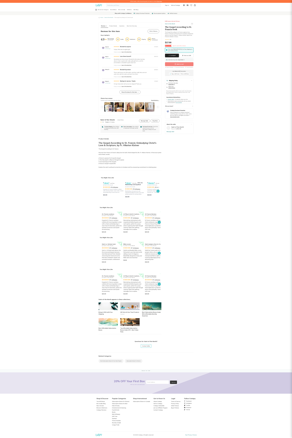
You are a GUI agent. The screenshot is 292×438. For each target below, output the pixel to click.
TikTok (187, 409)
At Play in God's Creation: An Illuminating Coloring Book (133, 214)
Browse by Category (103, 9)
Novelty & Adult (116, 422)
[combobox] (133, 5)
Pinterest (188, 407)
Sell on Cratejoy (175, 5)
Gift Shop (135, 9)
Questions (121, 26)
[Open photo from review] (109, 107)
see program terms (174, 116)
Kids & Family (116, 405)
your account (179, 102)
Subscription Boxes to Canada (141, 401)
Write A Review (153, 31)
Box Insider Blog (101, 403)
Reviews (104, 26)
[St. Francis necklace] (113, 191)
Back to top (146, 370)
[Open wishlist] (191, 5)
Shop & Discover (102, 398)
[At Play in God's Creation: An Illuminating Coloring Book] (135, 191)
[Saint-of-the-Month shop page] (168, 128)
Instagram (188, 403)
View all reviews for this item (129, 92)
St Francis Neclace (150, 214)
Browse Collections (101, 408)
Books (114, 412)
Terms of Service (175, 401)
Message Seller (144, 120)
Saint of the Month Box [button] (127, 52)
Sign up (173, 382)
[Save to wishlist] (192, 24)
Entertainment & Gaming (119, 408)
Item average (111, 38)
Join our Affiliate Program (160, 408)
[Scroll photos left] (102, 107)
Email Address (151, 382)
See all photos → (155, 100)
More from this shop (132, 26)
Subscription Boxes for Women (134, 361)
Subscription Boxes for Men (119, 403)
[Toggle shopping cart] (195, 5)
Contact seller (171, 99)
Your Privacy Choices (191, 435)
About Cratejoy (158, 401)
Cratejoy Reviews (101, 410)
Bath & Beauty (116, 414)
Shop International (140, 398)
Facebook (188, 401)
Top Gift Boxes (100, 401)
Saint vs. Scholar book (109, 244)
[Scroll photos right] (157, 107)
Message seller (170, 131)
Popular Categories (119, 398)
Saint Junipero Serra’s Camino (154, 244)
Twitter (187, 405)
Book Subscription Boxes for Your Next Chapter (111, 361)
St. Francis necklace (108, 214)
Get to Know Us (159, 398)
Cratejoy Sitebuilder (159, 405)
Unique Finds (115, 425)
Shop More (155, 120)
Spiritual (114, 418)
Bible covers (127, 244)
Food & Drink (115, 410)
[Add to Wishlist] (120, 213)
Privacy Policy (175, 403)
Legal (173, 398)
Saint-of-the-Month (108, 17)
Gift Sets (129, 9)
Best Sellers (113, 9)
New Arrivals (121, 9)
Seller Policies (175, 405)
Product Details (113, 26)
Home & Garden (116, 420)
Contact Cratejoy (158, 410)
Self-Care (114, 416)
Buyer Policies (175, 408)
